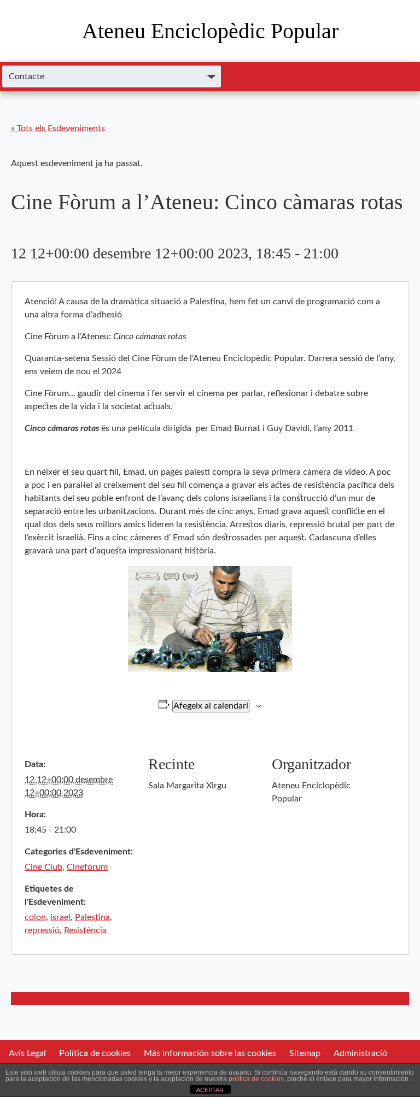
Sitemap (304, 1053)
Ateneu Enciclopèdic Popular (210, 31)
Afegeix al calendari (210, 705)
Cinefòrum (87, 867)
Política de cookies (95, 1053)
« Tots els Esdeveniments (58, 128)
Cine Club (43, 867)
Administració (360, 1053)
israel (60, 917)
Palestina (92, 917)
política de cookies (256, 1079)
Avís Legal (27, 1053)
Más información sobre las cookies (210, 1053)
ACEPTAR (210, 1090)
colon (35, 917)
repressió (42, 930)
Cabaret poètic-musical (364, 998)
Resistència (85, 930)
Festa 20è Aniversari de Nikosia (70, 998)
